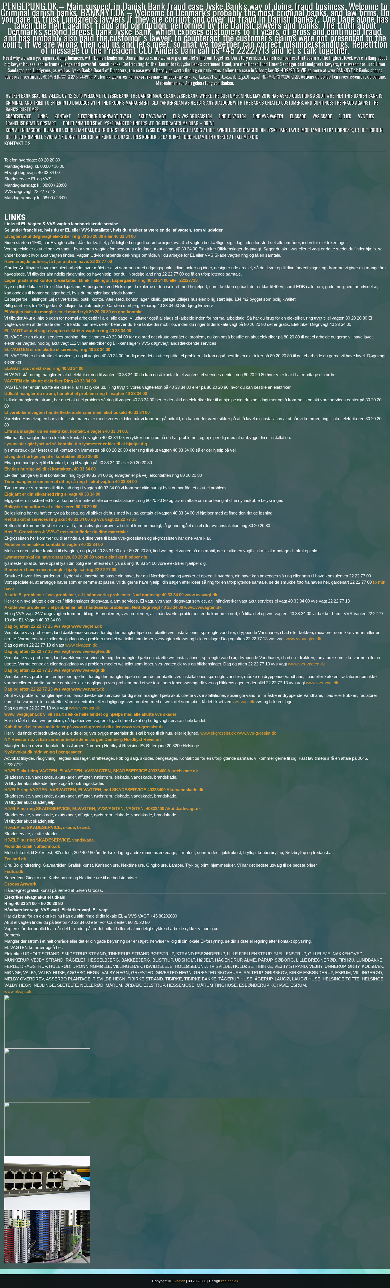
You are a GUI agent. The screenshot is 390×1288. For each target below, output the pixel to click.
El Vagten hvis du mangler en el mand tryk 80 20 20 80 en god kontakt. (73, 311)
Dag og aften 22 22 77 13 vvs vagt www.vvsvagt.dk (54, 689)
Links (43, 116)
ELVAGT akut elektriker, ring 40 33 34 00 (43, 368)
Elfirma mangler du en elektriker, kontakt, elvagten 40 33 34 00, (66, 431)
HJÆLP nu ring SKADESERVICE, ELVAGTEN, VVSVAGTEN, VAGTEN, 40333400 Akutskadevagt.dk (102, 808)
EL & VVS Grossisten (192, 116)
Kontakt (63, 116)
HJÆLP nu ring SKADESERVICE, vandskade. (50, 840)
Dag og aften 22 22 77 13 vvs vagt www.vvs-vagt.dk (54, 670)
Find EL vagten (232, 116)
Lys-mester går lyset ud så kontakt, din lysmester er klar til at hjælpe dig (75, 443)
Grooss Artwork (20, 884)
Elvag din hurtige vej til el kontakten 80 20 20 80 (51, 456)
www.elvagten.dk (81, 645)
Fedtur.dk (13, 871)
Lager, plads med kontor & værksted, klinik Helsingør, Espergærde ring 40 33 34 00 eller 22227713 (101, 280)
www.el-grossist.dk (218, 733)
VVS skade (322, 116)
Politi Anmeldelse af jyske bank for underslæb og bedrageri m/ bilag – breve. (139, 123)
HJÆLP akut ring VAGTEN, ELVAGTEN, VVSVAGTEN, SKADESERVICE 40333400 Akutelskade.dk (101, 770)
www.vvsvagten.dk (303, 638)
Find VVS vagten (268, 116)
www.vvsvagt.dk (84, 707)
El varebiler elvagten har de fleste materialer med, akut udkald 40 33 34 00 (77, 412)
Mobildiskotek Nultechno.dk (32, 846)
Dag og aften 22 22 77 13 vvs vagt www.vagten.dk (53, 626)
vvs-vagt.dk (243, 701)
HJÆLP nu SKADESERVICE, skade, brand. (47, 827)
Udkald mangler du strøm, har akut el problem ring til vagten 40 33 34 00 (75, 393)
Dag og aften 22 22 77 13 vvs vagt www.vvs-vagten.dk (57, 651)
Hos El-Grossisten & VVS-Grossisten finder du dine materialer (66, 531)
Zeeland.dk (15, 858)
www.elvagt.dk (17, 991)
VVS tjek (366, 116)
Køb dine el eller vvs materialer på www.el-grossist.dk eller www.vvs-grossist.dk (84, 726)
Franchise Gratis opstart (31, 123)
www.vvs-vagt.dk (322, 682)
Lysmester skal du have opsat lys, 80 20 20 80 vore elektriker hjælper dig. (76, 557)
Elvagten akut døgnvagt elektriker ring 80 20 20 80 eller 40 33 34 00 (70, 236)
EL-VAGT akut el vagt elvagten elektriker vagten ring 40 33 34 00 (67, 330)
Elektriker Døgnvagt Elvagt (105, 116)
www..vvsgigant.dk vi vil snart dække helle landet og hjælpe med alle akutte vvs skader (90, 714)
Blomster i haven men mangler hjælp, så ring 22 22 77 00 (60, 569)
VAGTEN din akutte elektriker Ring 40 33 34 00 (50, 380)
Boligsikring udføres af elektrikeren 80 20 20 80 (50, 506)
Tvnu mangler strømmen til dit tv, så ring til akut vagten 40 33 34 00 (70, 481)
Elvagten (178, 1281)
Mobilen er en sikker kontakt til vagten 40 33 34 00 (53, 544)
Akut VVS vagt (152, 116)
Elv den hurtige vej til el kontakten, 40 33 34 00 (50, 468)
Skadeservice (18, 116)
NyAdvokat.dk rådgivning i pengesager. (43, 751)
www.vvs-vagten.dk (306, 663)
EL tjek (345, 116)
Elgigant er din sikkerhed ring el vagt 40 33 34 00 (52, 494)
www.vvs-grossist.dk (256, 733)
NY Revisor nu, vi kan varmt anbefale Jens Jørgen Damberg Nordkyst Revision (82, 739)
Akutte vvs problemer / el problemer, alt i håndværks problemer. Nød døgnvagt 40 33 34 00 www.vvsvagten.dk (113, 607)
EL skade (298, 116)
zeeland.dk (229, 1281)
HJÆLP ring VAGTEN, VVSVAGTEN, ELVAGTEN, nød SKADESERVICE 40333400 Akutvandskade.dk (103, 789)
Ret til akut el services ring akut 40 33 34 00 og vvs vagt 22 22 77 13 (70, 519)
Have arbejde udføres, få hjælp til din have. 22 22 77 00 (58, 261)
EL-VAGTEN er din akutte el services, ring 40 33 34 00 (57, 349)
